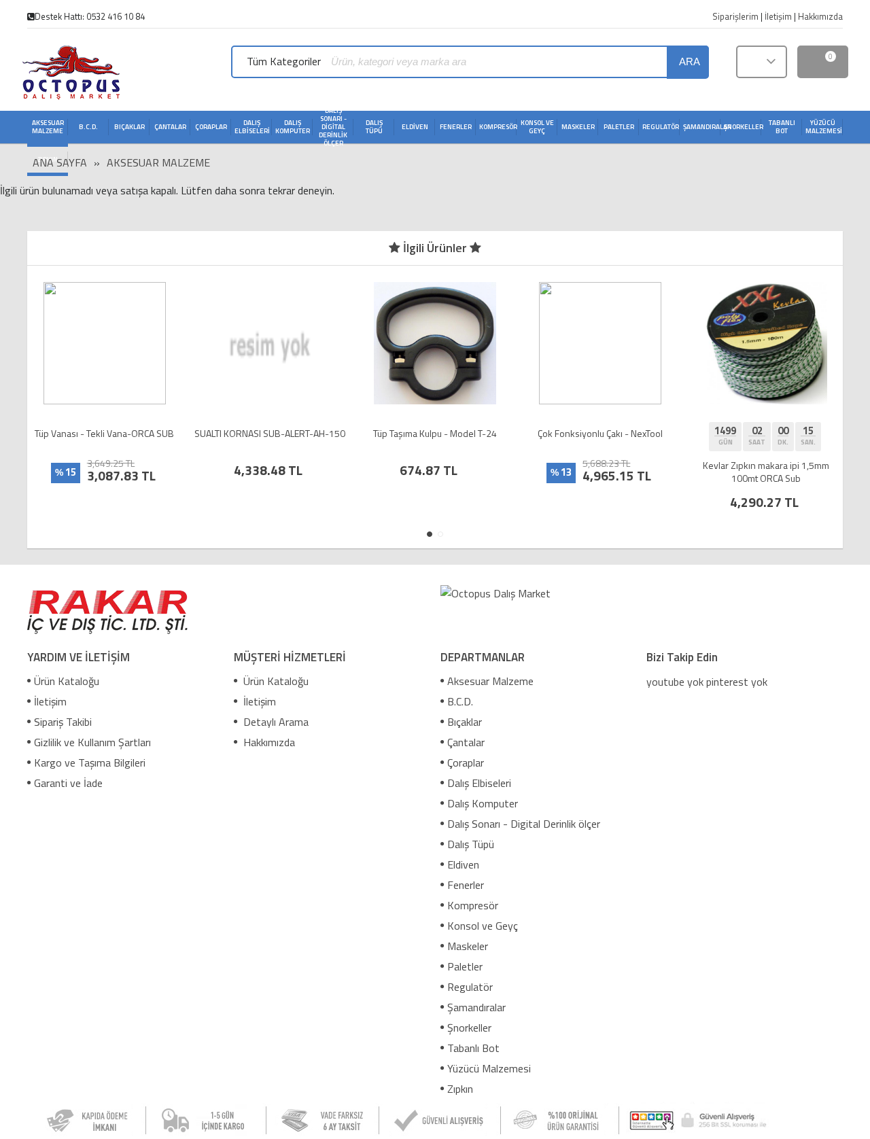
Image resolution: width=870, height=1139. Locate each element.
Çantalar (466, 742)
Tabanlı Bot (473, 1048)
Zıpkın (460, 1089)
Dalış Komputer (482, 803)
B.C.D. (460, 701)
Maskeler (467, 946)
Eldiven (463, 864)
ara (689, 61)
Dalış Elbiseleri (479, 783)
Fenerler (465, 885)
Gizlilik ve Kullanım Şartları (92, 742)
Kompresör (472, 905)
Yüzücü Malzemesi (489, 1068)
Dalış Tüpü (470, 844)
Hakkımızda (268, 742)
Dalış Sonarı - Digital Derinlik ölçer (523, 824)
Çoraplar (465, 762)
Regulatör (470, 987)
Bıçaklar (464, 722)
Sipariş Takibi (63, 722)
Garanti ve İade (68, 783)
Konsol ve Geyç (482, 925)
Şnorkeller (469, 1027)
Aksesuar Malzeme (158, 162)
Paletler (465, 966)
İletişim (50, 701)
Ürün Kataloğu (66, 681)
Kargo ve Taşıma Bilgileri (89, 762)
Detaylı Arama (275, 722)
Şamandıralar (476, 1007)
